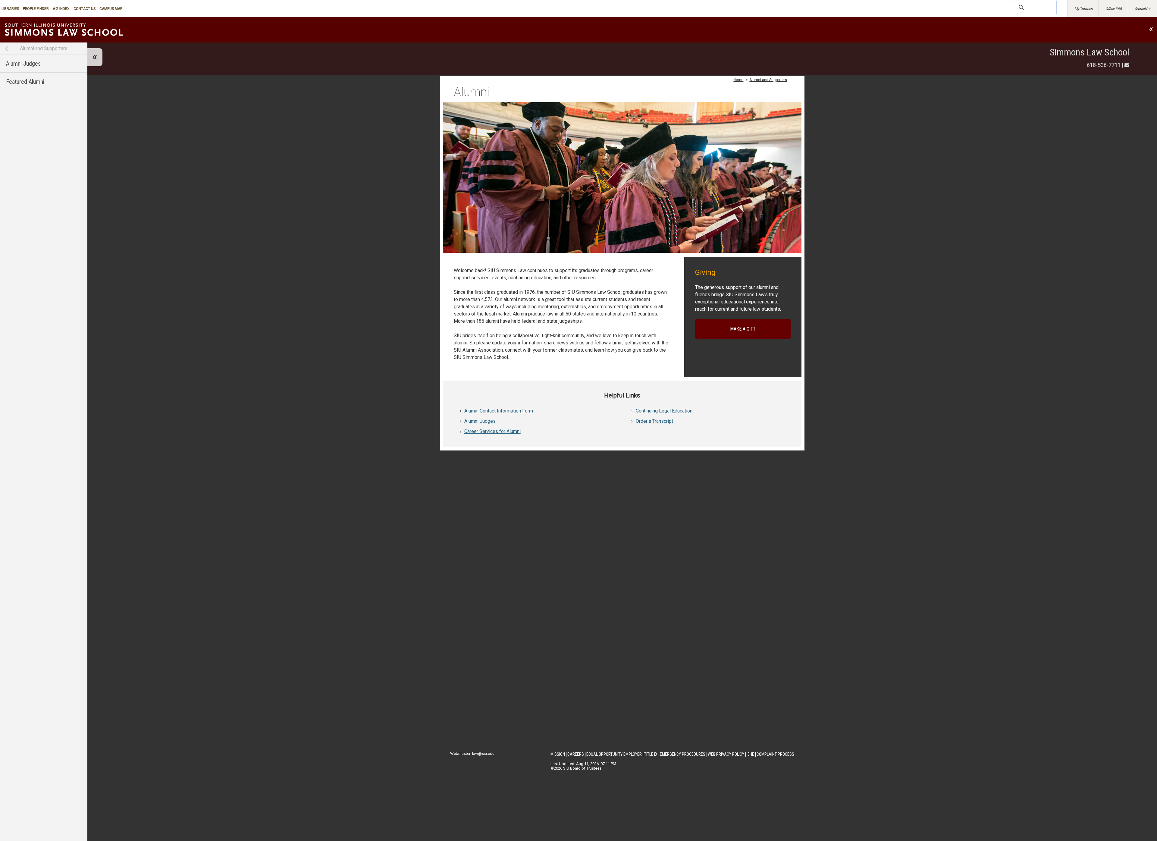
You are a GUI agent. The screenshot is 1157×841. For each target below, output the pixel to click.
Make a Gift (743, 329)
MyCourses (1083, 9)
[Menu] (94, 57)
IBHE (750, 754)
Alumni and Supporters (43, 48)
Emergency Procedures (682, 754)
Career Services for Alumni (492, 431)
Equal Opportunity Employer (614, 754)
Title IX (650, 754)
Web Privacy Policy (726, 754)
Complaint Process (775, 754)
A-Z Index (61, 9)
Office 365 (1113, 9)
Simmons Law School (1089, 52)
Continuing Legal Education (664, 411)
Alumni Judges (23, 63)
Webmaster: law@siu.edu (472, 753)
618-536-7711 (1104, 65)
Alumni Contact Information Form (498, 411)
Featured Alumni (25, 81)
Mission (557, 754)
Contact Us (85, 9)
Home (738, 80)
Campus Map (110, 9)
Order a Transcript (654, 421)
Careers (575, 754)
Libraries (10, 9)
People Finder (36, 9)
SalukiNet (1142, 9)
